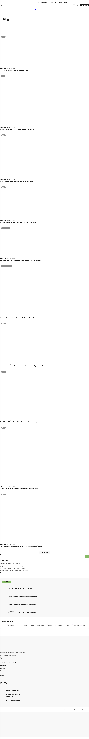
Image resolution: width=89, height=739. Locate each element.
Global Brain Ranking (14, 709)
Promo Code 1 (76, 625)
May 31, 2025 (12, 258)
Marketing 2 (50, 625)
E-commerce (3, 677)
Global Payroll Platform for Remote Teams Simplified (17, 129)
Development (44, 2)
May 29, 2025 (12, 486)
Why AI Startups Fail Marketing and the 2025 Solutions (18, 222)
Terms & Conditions (75, 709)
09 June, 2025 (11, 595)
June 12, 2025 (12, 68)
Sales (60, 2)
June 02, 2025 (12, 220)
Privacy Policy (66, 709)
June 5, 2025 (8, 698)
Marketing (53, 2)
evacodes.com (25, 709)
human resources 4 (41, 625)
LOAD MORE (44, 552)
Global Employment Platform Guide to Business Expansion (19, 488)
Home (1, 11)
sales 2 (84, 625)
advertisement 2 (11, 625)
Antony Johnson (4, 68)
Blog (65, 2)
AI (38, 2)
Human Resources (6, 265)
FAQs (60, 709)
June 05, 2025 (12, 179)
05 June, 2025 (11, 603)
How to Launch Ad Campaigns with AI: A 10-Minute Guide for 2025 (21, 546)
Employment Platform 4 (29, 625)
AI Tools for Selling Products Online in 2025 (14, 70)
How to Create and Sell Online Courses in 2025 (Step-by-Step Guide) (22, 366)
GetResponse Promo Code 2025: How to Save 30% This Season (20, 260)
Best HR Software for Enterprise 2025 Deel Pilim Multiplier (19, 318)
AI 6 (19, 625)
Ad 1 (4, 625)
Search (2, 555)
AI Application (3, 675)
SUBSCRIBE (36, 9)
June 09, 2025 (12, 127)
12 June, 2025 (11, 586)
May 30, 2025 (12, 364)
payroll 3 (68, 625)
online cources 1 (60, 625)
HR (34, 2)
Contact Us (84, 709)
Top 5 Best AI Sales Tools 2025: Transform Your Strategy (18, 422)
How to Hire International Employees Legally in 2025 (17, 181)
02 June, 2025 (11, 611)
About (55, 709)
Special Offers (38, 6)
